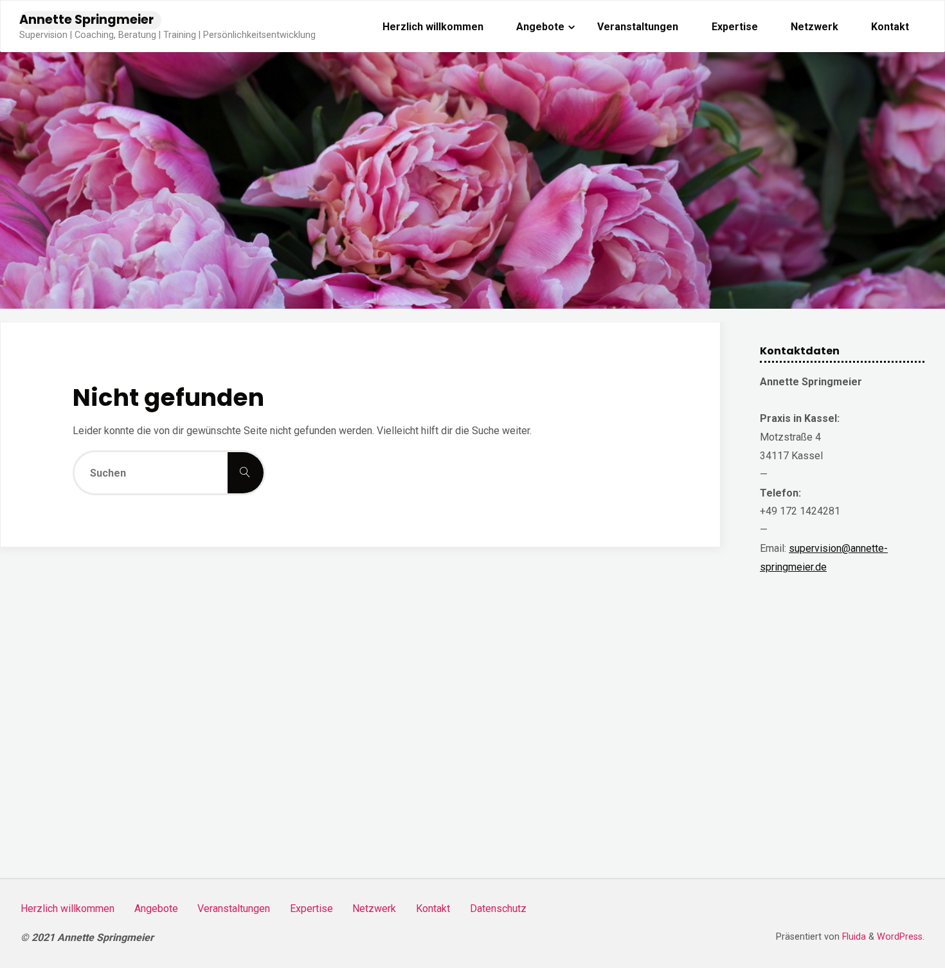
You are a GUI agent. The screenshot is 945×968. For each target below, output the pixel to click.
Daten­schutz (498, 908)
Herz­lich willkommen (67, 908)
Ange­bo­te (156, 908)
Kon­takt (433, 908)
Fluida (853, 936)
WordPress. (900, 936)
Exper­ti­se (311, 908)
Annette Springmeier (86, 19)
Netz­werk (374, 908)
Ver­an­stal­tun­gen (233, 908)
